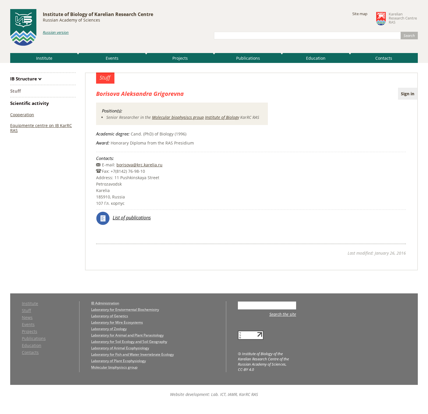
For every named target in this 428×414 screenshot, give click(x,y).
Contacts (383, 58)
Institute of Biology (222, 117)
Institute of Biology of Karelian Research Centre (98, 14)
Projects (180, 58)
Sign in (407, 93)
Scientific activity (29, 103)
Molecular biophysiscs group (178, 117)
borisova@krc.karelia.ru (139, 165)
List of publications (132, 217)
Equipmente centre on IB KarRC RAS (41, 128)
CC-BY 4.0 (246, 369)
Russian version (56, 32)
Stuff (15, 91)
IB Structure (23, 79)
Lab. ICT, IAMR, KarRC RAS (234, 394)
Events (112, 58)
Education (316, 58)
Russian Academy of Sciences (71, 20)
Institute (44, 58)
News (27, 318)
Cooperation (22, 114)
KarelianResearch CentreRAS (403, 18)
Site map (359, 13)
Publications (248, 58)
